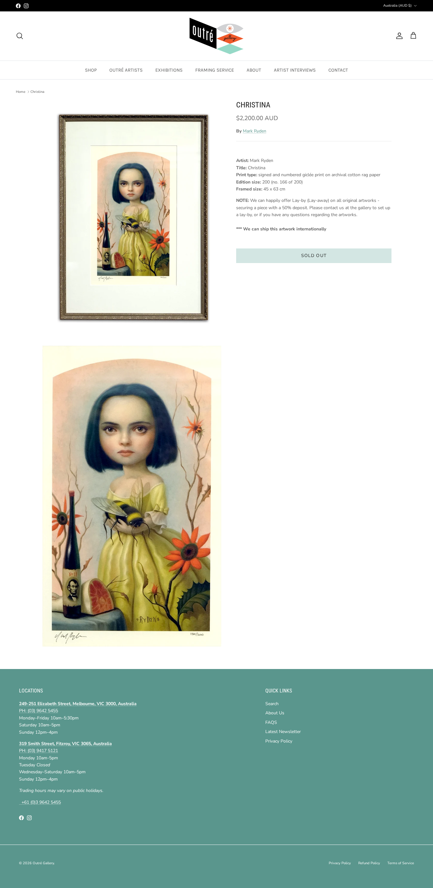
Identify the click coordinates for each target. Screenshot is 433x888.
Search (272, 704)
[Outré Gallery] (216, 36)
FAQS (271, 722)
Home (20, 91)
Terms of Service (400, 863)
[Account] (398, 36)
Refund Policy (369, 863)
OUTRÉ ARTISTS (126, 70)
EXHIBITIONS (169, 70)
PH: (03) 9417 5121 (38, 751)
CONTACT (338, 70)
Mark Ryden (254, 131)
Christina (37, 91)
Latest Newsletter (283, 732)
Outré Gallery (43, 863)
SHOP (91, 70)
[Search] (19, 36)
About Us (274, 713)
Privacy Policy (278, 741)
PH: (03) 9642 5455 (38, 711)
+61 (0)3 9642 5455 (40, 802)
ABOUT (254, 70)
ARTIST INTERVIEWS (295, 70)
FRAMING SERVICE (214, 70)
